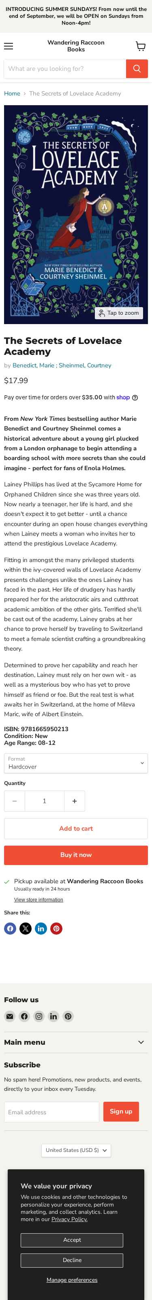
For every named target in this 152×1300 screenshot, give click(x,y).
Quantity (15, 783)
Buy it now (76, 854)
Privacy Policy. (69, 1219)
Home (12, 93)
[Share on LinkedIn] (41, 929)
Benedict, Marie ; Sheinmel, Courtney (62, 365)
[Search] (137, 68)
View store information (38, 900)
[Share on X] (25, 929)
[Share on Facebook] (10, 929)
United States (72, 1150)
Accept (72, 1240)
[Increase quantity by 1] (74, 801)
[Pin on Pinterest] (56, 929)
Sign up (121, 1111)
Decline (72, 1260)
